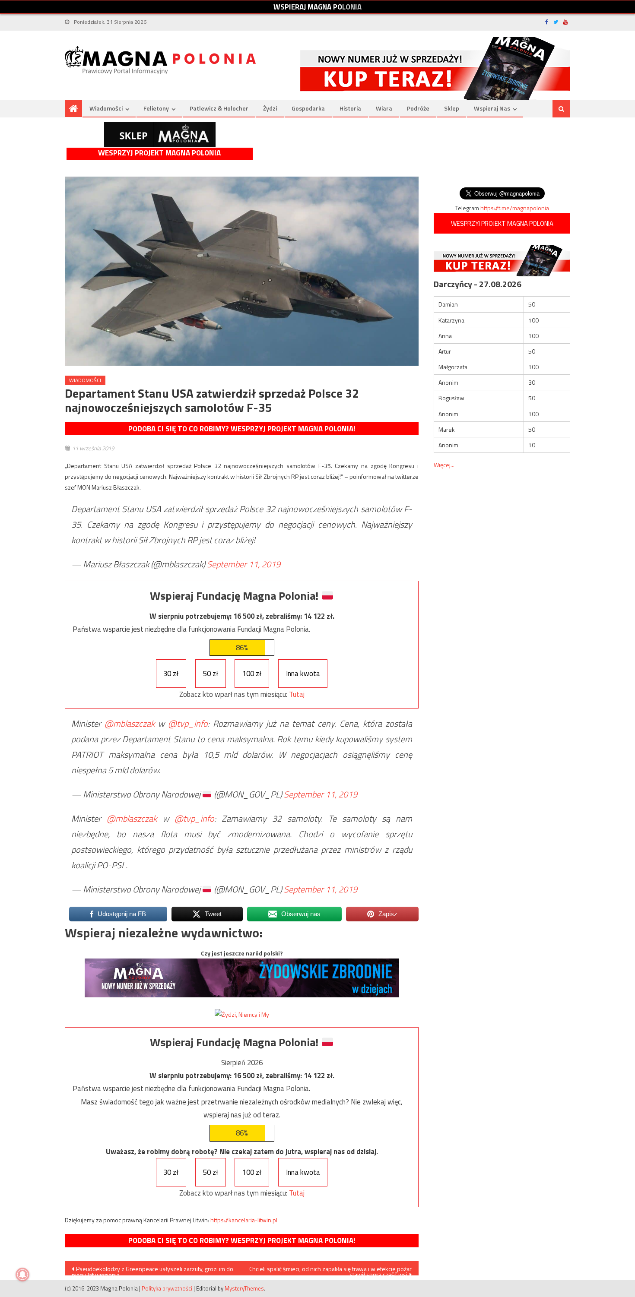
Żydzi (270, 108)
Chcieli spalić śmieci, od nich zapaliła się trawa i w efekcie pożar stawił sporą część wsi (330, 1269)
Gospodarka (308, 108)
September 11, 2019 (243, 564)
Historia (350, 108)
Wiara (384, 108)
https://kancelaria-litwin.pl (243, 1219)
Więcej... (444, 464)
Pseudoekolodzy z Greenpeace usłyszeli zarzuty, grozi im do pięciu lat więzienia (152, 1269)
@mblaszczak (130, 723)
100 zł (251, 673)
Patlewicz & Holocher (219, 108)
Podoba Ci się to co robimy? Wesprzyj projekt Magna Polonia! (241, 428)
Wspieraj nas (492, 108)
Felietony (156, 108)
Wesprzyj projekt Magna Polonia (159, 153)
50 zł (210, 673)
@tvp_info (188, 723)
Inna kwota (303, 673)
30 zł (170, 673)
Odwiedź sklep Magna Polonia (160, 134)
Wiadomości (106, 108)
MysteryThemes (244, 1288)
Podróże (418, 108)
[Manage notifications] (22, 1274)
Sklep (451, 108)
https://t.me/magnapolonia (514, 207)
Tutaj (297, 694)
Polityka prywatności (167, 1288)
